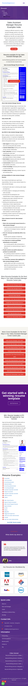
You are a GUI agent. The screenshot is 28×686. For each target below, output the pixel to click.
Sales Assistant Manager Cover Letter (14, 340)
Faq (3, 647)
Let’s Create (14, 49)
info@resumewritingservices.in (12, 629)
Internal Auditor (8, 484)
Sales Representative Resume (14, 313)
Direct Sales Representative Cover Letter (14, 347)
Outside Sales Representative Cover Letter (14, 367)
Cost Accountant (8, 480)
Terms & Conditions (6, 638)
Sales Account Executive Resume (14, 306)
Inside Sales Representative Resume (14, 302)
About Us (4, 603)
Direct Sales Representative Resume (14, 292)
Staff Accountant (8, 495)
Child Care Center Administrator (11, 515)
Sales (4, 15)
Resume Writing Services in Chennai (13, 661)
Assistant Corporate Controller (11, 489)
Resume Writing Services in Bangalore (13, 666)
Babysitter (6, 511)
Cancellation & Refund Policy (8, 612)
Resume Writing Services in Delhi (13, 663)
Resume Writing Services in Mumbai (13, 658)
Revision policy (5, 641)
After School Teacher (9, 500)
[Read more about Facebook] (3, 681)
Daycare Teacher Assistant (10, 502)
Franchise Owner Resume (14, 295)
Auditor (6, 497)
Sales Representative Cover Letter (14, 370)
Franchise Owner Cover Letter (14, 351)
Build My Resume (14, 81)
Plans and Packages (6, 606)
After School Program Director (11, 504)
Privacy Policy (5, 635)
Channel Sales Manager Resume (14, 288)
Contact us (4, 644)
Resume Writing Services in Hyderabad (14, 669)
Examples (5, 13)
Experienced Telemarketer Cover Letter (14, 374)
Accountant (6, 478)
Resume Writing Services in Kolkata (14, 655)
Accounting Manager (9, 487)
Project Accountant (8, 491)
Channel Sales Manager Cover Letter (14, 344)
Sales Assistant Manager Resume (14, 285)
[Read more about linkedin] (5, 681)
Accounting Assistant (9, 482)
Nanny (5, 509)
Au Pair (6, 508)
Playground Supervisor (9, 513)
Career (3, 609)
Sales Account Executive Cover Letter (14, 363)
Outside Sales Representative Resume (14, 309)
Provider (6, 517)
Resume (5, 12)
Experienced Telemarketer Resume (14, 316)
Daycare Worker (7, 506)
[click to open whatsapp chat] (3, 683)
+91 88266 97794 (8, 626)
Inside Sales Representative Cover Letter (14, 360)
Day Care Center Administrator (11, 519)
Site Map (4, 615)
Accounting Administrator (10, 486)
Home (3, 11)
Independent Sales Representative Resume (14, 299)
